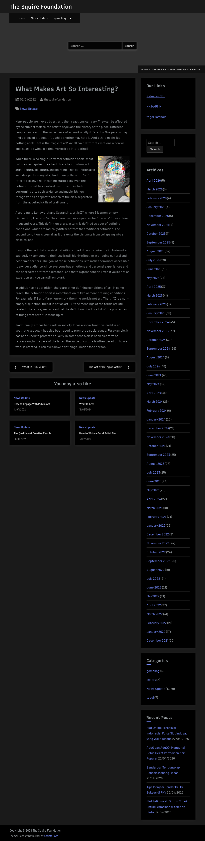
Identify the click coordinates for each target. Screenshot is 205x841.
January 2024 (156, 419)
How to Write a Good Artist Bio (97, 433)
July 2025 (153, 260)
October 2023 (156, 446)
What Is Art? (86, 403)
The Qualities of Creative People (32, 433)
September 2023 (158, 454)
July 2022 (153, 578)
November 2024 (158, 331)
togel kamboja (156, 117)
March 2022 (155, 614)
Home (21, 18)
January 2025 (156, 313)
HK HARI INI (154, 106)
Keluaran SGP (156, 96)
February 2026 (157, 198)
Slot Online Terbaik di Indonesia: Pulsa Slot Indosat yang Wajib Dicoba (167, 733)
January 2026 (156, 207)
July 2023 (153, 472)
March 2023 (155, 508)
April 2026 (154, 180)
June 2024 (154, 375)
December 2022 (158, 534)
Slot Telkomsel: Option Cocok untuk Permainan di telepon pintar (167, 806)
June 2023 (154, 481)
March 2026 (155, 189)
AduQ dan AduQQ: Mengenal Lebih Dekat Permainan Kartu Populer (167, 752)
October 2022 (156, 552)
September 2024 (158, 348)
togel (150, 697)
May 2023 (153, 490)
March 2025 (155, 295)
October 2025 (156, 233)
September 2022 (158, 561)
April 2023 (154, 499)
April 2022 (154, 605)
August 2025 (155, 251)
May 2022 (153, 596)
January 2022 (156, 631)
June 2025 (154, 269)
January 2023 (156, 525)
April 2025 (154, 286)
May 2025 (153, 278)
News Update (39, 18)
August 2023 (155, 463)
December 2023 (158, 428)
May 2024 (153, 384)
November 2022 (158, 543)
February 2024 (157, 410)
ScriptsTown (51, 835)
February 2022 (157, 623)
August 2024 (156, 357)
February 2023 (157, 516)
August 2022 (156, 569)
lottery (151, 679)
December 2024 (158, 322)
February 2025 (157, 304)
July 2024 (153, 366)
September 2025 (158, 242)
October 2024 (156, 339)
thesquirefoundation (57, 99)
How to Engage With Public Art (32, 403)
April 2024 (154, 392)
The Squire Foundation (40, 6)
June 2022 (154, 587)
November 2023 (158, 437)
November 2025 (158, 224)
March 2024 (155, 401)
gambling (60, 18)
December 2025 (158, 215)
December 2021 (157, 640)
